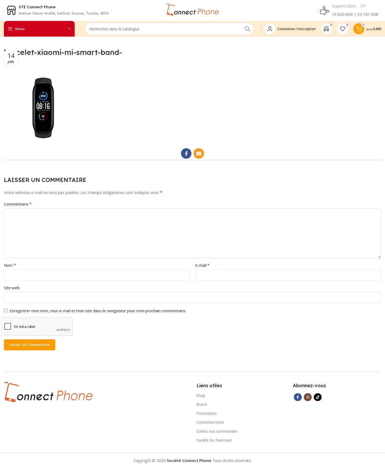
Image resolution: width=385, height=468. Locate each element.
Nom (10, 265)
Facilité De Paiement (214, 440)
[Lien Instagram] (308, 397)
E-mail (202, 265)
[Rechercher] (247, 29)
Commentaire (18, 204)
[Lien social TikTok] (318, 397)
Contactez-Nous (210, 422)
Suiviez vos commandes (216, 431)
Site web (12, 287)
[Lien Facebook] (186, 153)
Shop (200, 395)
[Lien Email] (199, 153)
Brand (201, 404)
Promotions (206, 413)
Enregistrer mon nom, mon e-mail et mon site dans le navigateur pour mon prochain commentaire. (98, 310)
